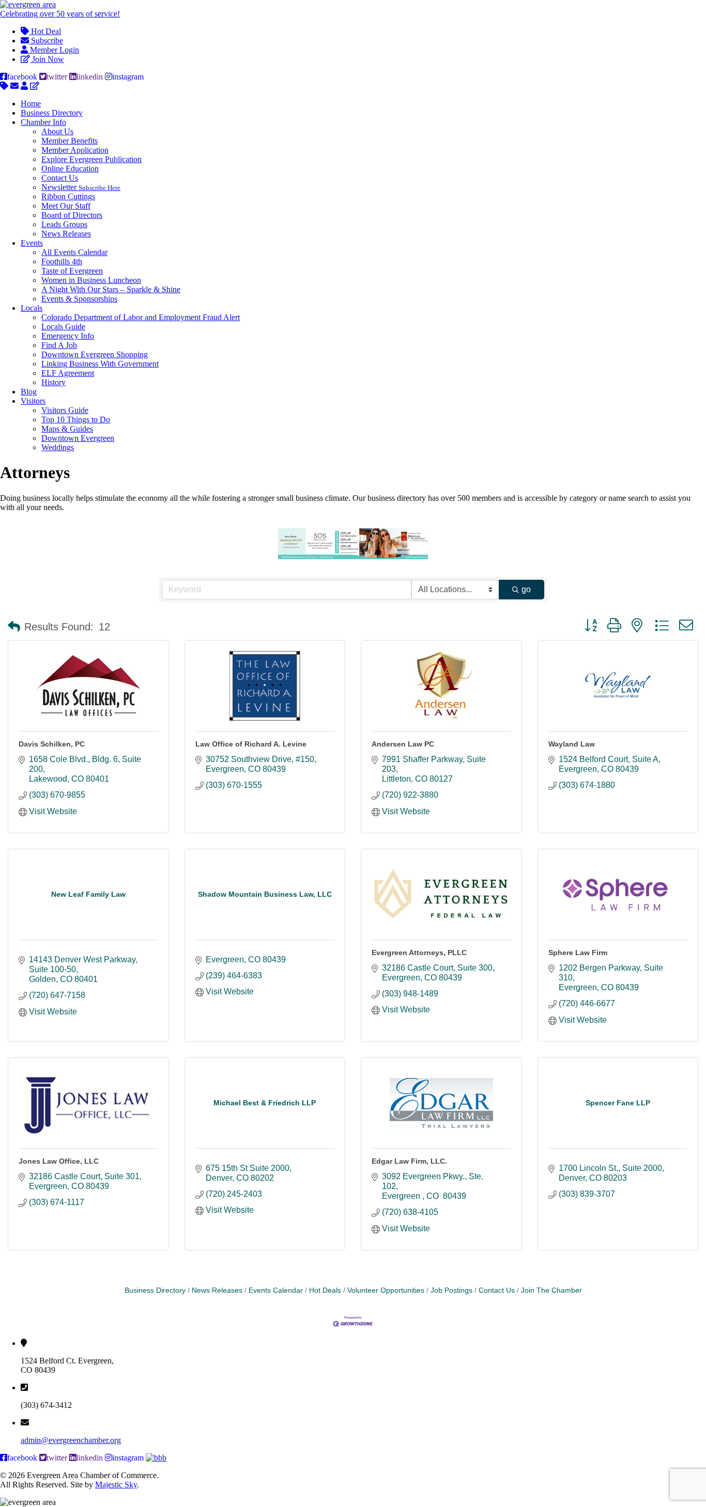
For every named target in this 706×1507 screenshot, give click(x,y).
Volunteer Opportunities (385, 1290)
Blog (29, 391)
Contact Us (59, 177)
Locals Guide (63, 326)
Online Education (70, 168)
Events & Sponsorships (79, 298)
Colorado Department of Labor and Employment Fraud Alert (140, 317)
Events (32, 243)
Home (31, 103)
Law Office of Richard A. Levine (250, 744)
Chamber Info (43, 122)
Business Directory (52, 112)
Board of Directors (71, 215)
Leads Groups (64, 224)
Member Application (75, 150)
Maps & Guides (67, 428)
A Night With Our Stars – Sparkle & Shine (110, 289)
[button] (14, 626)
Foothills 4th (61, 261)
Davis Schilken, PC (52, 744)
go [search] (526, 589)
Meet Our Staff (65, 205)
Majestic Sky (116, 1484)
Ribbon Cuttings (68, 196)
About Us (57, 131)
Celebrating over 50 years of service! (60, 13)
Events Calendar (276, 1290)
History (53, 382)
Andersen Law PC (403, 744)
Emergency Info (67, 335)
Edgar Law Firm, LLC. (409, 1161)
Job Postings (451, 1290)
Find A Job (59, 345)
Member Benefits (69, 140)
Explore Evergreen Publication (91, 159)
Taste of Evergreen (72, 270)
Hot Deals (325, 1290)
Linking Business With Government (100, 363)
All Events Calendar (74, 252)
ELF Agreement (67, 373)
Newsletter (80, 187)
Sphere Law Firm (577, 952)
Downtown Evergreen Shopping (94, 354)
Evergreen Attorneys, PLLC (419, 952)
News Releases (66, 233)
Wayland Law (571, 744)
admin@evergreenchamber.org (71, 1440)
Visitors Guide (64, 410)
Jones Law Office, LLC (59, 1161)
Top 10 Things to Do (75, 419)
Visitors (33, 400)
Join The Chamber (551, 1290)
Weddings (57, 447)
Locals (31, 308)
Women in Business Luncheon (91, 280)
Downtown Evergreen (77, 438)
